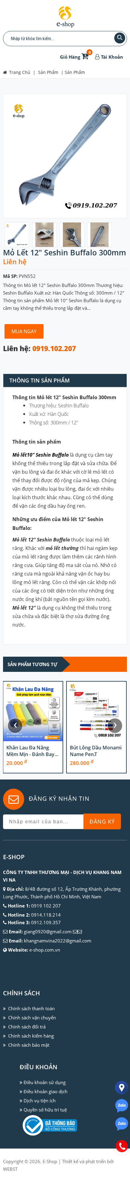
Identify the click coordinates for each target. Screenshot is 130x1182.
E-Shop (50, 1161)
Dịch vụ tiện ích (40, 1100)
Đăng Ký (102, 821)
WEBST (10, 1169)
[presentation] (15, 725)
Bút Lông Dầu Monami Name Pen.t (96, 751)
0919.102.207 (54, 348)
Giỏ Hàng (75, 57)
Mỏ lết (19, 454)
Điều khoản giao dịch (45, 1091)
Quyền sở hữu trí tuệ (45, 1110)
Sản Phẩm (75, 72)
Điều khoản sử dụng (45, 1082)
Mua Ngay (24, 331)
